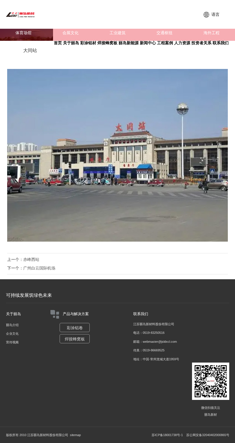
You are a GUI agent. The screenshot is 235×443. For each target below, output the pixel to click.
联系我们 (221, 43)
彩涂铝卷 (75, 327)
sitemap (75, 435)
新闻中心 (148, 43)
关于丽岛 (71, 43)
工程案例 (165, 43)
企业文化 (12, 333)
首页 (58, 43)
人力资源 (182, 43)
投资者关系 (201, 43)
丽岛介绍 (12, 325)
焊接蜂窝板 (107, 43)
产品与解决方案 (76, 314)
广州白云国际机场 (39, 268)
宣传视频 (12, 342)
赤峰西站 (31, 259)
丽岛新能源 (129, 43)
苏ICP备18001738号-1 (167, 435)
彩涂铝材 (88, 43)
